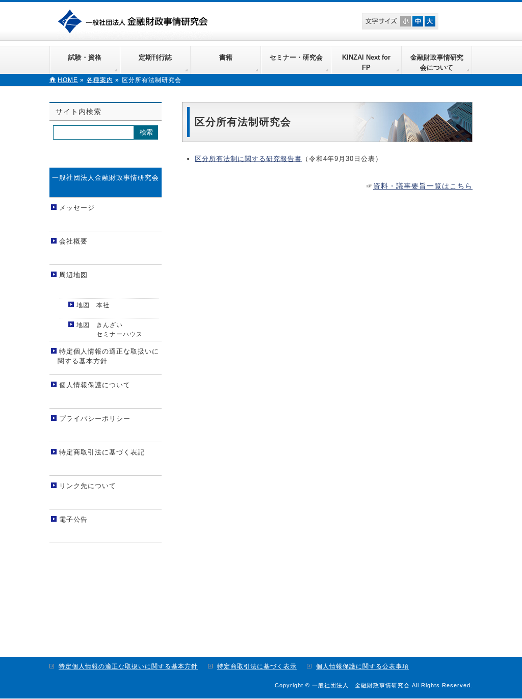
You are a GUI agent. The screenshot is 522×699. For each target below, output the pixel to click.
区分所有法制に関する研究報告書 (248, 159)
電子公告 (73, 519)
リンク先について (87, 486)
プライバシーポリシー (94, 418)
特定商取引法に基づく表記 (102, 452)
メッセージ (77, 207)
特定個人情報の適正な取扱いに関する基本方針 (108, 356)
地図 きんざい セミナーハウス (108, 329)
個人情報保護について (94, 385)
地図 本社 (93, 305)
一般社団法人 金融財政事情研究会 (135, 20)
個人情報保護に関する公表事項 (362, 666)
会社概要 (73, 241)
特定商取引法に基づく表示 (257, 666)
